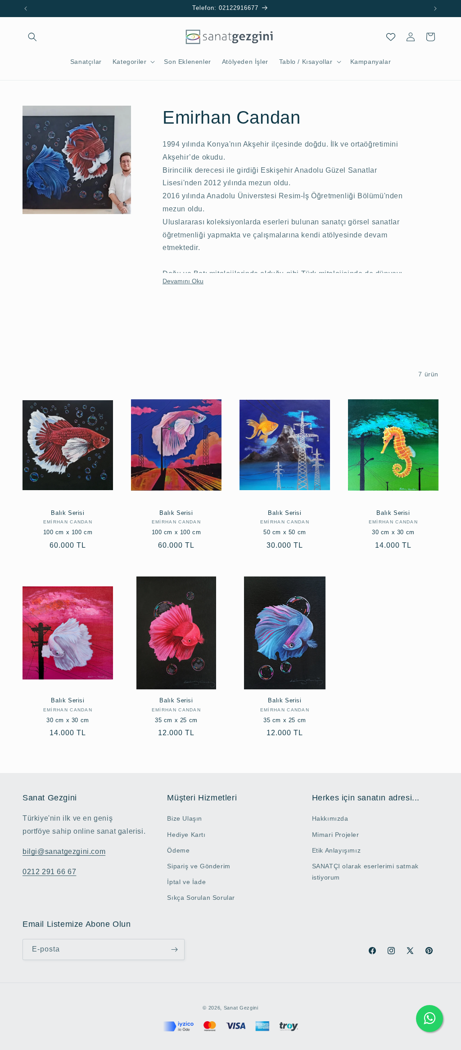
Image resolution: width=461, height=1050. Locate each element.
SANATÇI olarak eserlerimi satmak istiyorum (365, 871)
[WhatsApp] (429, 1018)
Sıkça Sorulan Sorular (201, 897)
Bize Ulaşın (184, 818)
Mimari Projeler (335, 834)
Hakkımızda (330, 818)
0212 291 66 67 (49, 872)
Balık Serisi (67, 512)
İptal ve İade (186, 881)
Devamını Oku (183, 281)
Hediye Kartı (186, 834)
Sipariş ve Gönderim (198, 866)
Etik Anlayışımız (336, 850)
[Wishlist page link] (390, 36)
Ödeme (178, 850)
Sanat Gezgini (241, 1007)
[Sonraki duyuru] (435, 8)
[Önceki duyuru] (26, 8)
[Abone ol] (174, 949)
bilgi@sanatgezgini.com (64, 851)
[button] (32, 37)
